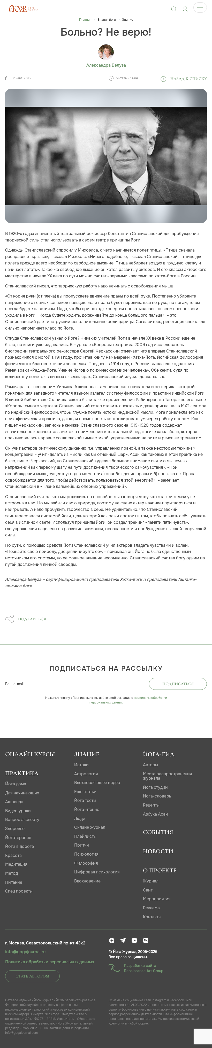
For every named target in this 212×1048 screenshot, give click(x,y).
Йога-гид (158, 754)
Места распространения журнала (167, 776)
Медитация (16, 864)
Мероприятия (157, 899)
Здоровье (15, 828)
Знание (86, 754)
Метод (11, 873)
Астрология (86, 774)
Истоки (81, 765)
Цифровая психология (97, 872)
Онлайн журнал (89, 827)
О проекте (160, 870)
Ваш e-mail (14, 684)
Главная (85, 20)
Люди (79, 818)
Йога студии (155, 787)
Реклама (151, 908)
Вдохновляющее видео (97, 782)
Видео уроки (18, 811)
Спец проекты (19, 891)
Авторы (150, 765)
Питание (13, 882)
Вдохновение (87, 881)
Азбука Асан (155, 814)
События (158, 832)
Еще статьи (85, 791)
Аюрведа (14, 801)
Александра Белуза (106, 65)
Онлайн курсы (30, 754)
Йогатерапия (18, 837)
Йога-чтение (86, 809)
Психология (86, 854)
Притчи (81, 845)
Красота (13, 855)
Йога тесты (85, 800)
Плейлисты (85, 836)
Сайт (148, 890)
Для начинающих (22, 793)
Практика (22, 773)
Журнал (150, 881)
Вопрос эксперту (22, 819)
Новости (158, 851)
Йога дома (15, 784)
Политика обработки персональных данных (49, 962)
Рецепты (151, 805)
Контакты (152, 917)
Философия (86, 863)
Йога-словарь (157, 796)
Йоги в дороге (19, 846)
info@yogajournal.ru (25, 952)
